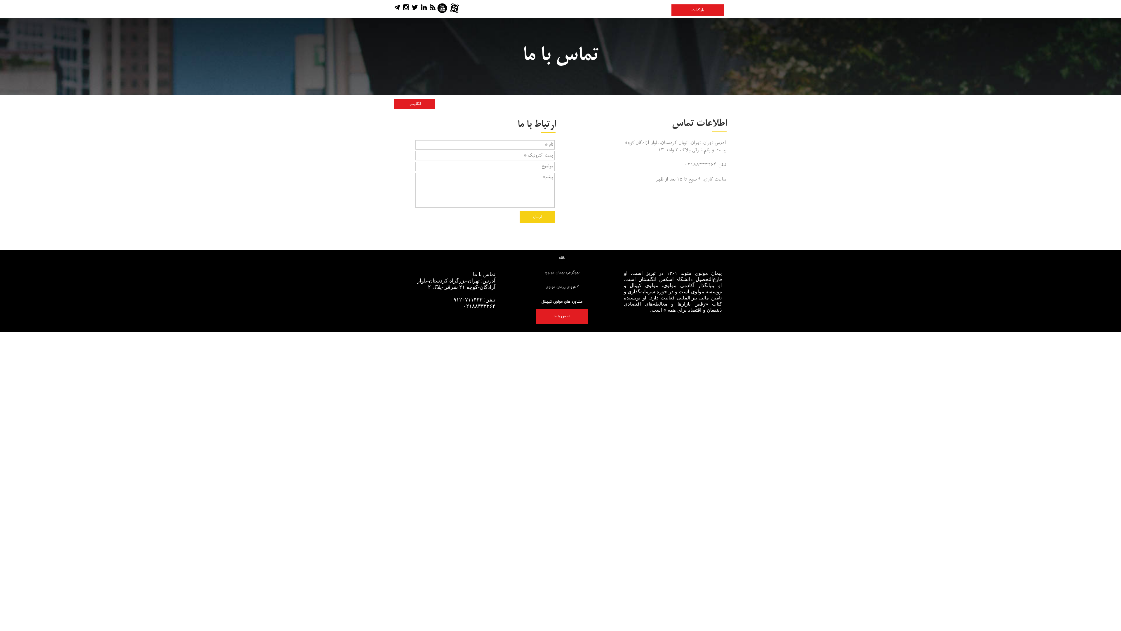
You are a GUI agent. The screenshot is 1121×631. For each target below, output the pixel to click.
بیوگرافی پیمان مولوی (562, 272)
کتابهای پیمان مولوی (562, 287)
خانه (562, 258)
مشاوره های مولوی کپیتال (562, 301)
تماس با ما (562, 316)
